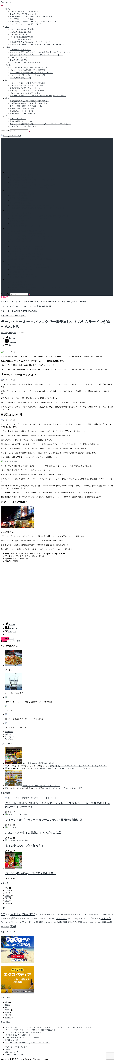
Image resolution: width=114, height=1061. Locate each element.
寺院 (74, 922)
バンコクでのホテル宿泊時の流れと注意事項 (27, 70)
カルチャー (65, 914)
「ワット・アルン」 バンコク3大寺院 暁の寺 (28, 83)
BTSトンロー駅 (11, 1040)
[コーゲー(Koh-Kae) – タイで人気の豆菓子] (13, 868)
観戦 (108, 922)
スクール (104, 914)
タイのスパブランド (18, 118)
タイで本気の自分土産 (19, 34)
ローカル (15, 922)
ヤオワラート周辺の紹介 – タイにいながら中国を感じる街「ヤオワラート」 (40, 52)
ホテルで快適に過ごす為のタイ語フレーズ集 (27, 75)
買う (7, 26)
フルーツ (52, 918)
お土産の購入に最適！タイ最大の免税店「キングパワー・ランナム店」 (38, 44)
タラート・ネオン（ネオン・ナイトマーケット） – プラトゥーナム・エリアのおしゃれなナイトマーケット (44, 301)
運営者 (8, 1049)
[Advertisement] (57, 153)
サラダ (78, 914)
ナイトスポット (24, 918)
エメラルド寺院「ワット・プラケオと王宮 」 (28, 85)
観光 (7, 80)
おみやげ (28, 914)
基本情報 (61, 922)
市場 (80, 922)
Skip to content (7, 2)
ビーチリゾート (35, 918)
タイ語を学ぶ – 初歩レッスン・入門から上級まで (29, 103)
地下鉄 (53, 922)
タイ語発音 (12, 918)
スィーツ (84, 914)
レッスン (7, 922)
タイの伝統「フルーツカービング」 (24, 113)
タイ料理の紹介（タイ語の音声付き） (25, 11)
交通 (36, 922)
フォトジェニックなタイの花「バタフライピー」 (29, 24)
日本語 (99, 922)
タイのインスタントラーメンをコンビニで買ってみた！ (27, 1042)
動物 (49, 922)
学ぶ (7, 98)
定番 (69, 922)
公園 (46, 922)
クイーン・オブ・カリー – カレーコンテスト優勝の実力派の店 (26, 306)
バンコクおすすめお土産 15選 (22, 29)
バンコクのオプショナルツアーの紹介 (25, 93)
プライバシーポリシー (14, 1054)
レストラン (12, 641)
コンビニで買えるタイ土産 (20, 39)
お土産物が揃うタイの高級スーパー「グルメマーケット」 (33, 42)
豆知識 (6, 926)
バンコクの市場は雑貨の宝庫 (21, 37)
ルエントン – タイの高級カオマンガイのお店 (19, 311)
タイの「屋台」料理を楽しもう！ (23, 14)
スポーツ (110, 914)
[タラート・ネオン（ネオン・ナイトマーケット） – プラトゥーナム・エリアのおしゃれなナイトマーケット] (31, 798)
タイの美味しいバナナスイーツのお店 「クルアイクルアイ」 (34, 21)
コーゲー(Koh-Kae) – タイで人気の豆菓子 (30, 873)
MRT (8, 914)
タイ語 (3, 918)
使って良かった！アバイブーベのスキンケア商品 (62, 788)
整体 (84, 922)
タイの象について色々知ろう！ (13, 316)
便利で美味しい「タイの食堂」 (22, 19)
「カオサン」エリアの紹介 (20, 49)
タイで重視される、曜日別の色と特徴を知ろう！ (29, 101)
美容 (104, 922)
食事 (18, 641)
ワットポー (27, 922)
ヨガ (69, 918)
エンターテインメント (50, 914)
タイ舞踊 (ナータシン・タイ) (21, 111)
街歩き (8, 47)
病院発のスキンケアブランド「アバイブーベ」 (41, 785)
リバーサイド (77, 918)
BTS (3, 914)
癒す (7, 116)
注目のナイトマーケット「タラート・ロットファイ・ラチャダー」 (36, 55)
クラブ (72, 914)
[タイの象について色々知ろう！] (17, 840)
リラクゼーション (91, 918)
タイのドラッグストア (19, 57)
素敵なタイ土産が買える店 (20, 32)
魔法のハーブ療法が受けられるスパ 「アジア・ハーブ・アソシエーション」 (40, 124)
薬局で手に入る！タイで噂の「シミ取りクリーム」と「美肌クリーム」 (78, 766)
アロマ (38, 914)
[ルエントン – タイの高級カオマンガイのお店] (10, 827)
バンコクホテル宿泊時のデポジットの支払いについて (31, 72)
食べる (8, 9)
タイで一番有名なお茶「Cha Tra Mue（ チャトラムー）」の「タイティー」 (63, 768)
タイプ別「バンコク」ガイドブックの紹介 (27, 90)
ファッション (44, 918)
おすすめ (15, 914)
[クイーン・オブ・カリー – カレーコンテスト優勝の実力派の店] (16, 814)
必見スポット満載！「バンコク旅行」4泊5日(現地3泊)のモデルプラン (38, 95)
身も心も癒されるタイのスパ (21, 121)
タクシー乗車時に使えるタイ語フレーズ (26, 106)
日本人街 (93, 922)
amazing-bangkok (8, 332)
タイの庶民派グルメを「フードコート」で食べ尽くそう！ (33, 16)
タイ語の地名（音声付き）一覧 (22, 108)
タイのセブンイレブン (19, 60)
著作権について (11, 1052)
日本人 (88, 922)
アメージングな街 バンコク (16, 1047)
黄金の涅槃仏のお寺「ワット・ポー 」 (25, 88)
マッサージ (61, 918)
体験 (41, 922)
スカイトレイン (94, 914)
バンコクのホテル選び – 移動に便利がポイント (28, 67)
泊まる (8, 65)
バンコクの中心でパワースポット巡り (25, 62)
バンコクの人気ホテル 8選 (20, 78)
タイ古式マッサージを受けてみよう (24, 126)
